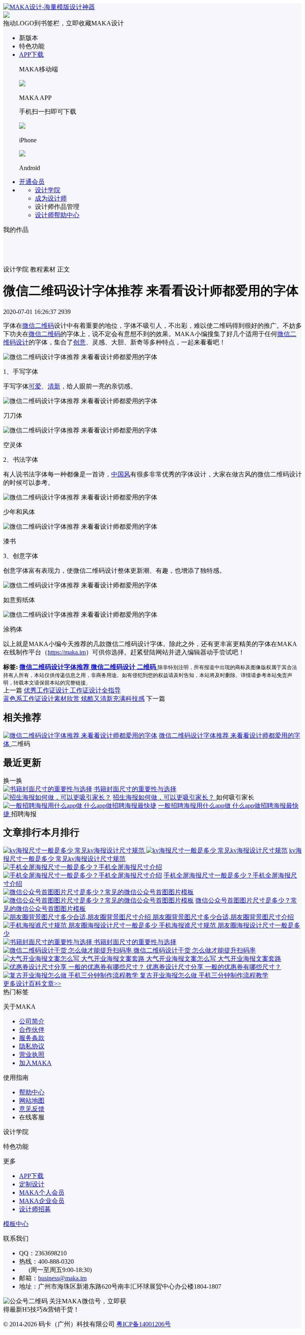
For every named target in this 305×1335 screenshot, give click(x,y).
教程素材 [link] (43, 269)
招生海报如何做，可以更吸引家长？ (164, 797)
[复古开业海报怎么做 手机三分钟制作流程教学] (71, 975)
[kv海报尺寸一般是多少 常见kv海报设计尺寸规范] (145, 850)
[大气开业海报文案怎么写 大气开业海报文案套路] (74, 958)
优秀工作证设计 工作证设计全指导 (72, 690)
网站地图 (31, 1100)
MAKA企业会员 (41, 1200)
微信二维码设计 (114, 667)
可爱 (35, 386)
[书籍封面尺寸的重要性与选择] (47, 789)
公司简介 (31, 1021)
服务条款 (31, 1038)
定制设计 (31, 1184)
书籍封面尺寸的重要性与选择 (135, 789)
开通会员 (31, 181)
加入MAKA (35, 1063)
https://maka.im (67, 652)
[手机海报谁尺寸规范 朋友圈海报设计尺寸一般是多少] (81, 925)
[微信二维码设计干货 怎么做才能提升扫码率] (68, 950)
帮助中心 (31, 1092)
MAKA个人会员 (41, 1192)
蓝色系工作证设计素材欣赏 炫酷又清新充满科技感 (74, 698)
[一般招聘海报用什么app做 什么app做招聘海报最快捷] (79, 805)
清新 (54, 386)
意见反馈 (31, 1108)
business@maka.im (62, 1278)
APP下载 (31, 54)
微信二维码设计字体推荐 (55, 667)
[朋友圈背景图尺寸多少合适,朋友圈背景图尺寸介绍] (77, 917)
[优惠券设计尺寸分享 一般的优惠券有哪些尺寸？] (74, 967)
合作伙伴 (31, 1029)
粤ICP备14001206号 (143, 1324)
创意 (79, 342)
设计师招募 (35, 1209)
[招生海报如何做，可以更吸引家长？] (57, 797)
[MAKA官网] (49, 7)
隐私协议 (31, 1046)
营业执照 (31, 1054)
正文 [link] (63, 269)
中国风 (120, 474)
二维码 (147, 667)
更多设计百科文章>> (32, 983)
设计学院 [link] (16, 269)
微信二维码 (38, 325)
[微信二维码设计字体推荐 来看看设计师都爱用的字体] (80, 735)
